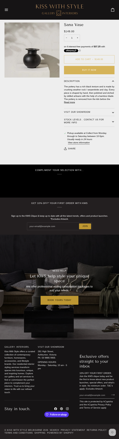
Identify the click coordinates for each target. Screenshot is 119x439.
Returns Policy (97, 430)
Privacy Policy (104, 404)
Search (54, 430)
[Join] (112, 394)
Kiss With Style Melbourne (24, 430)
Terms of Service (92, 408)
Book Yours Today (59, 300)
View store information (79, 142)
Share (72, 149)
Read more (69, 102)
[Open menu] (9, 10)
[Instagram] (67, 408)
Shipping (40, 433)
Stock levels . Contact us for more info (84, 121)
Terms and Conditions (18, 433)
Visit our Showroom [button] (51, 347)
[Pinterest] (61, 408)
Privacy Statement (73, 430)
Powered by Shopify (60, 433)
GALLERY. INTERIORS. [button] (17, 347)
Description (72, 81)
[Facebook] (55, 408)
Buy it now (89, 70)
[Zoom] (10, 71)
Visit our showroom (77, 112)
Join (85, 226)
